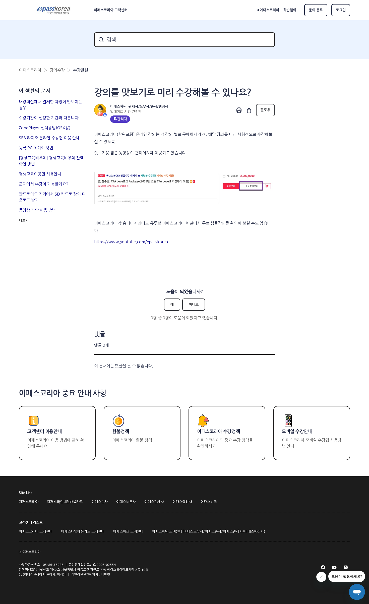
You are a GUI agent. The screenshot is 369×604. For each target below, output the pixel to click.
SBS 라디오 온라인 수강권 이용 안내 (49, 138)
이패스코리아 (30, 70)
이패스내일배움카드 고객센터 (82, 531)
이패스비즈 (209, 502)
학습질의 (289, 10)
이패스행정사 (182, 502)
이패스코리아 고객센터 (35, 531)
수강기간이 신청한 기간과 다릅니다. (49, 118)
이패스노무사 (126, 502)
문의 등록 (316, 10)
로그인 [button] (341, 10)
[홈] (54, 10)
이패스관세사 (154, 502)
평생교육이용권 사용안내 (40, 174)
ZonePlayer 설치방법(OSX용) (45, 128)
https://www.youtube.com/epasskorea (131, 242)
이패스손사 (99, 502)
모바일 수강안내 (297, 431)
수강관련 (80, 70)
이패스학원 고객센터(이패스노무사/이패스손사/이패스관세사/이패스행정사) (208, 531)
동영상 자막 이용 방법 (37, 210)
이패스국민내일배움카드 (65, 502)
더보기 (24, 220)
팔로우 (265, 110)
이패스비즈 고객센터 (128, 531)
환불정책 (120, 431)
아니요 (194, 304)
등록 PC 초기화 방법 (36, 148)
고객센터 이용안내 (44, 431)
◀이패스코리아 (267, 10)
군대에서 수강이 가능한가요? (43, 184)
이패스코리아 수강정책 (218, 431)
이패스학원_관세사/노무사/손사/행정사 (139, 106)
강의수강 (57, 70)
